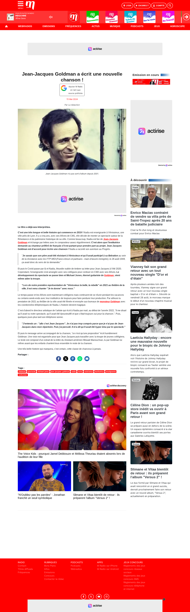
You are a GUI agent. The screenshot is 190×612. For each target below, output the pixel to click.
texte (80, 371)
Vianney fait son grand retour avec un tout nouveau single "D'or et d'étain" (149, 272)
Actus (96, 26)
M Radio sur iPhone (107, 565)
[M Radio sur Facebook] (83, 596)
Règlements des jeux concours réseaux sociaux (134, 569)
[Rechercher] (170, 5)
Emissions (49, 26)
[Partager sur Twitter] (65, 360)
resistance (88, 371)
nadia (73, 371)
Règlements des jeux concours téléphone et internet (134, 585)
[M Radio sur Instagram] (106, 596)
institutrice (99, 371)
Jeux (157, 26)
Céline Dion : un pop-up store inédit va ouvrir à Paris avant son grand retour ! (149, 411)
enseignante (111, 371)
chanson (21, 371)
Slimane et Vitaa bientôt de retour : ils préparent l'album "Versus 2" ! (149, 473)
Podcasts (137, 26)
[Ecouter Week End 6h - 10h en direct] (151, 81)
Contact (22, 565)
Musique (115, 26)
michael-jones (43, 371)
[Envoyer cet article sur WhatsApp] (79, 360)
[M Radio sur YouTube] (99, 596)
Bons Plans (50, 565)
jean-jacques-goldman (60, 371)
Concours (49, 575)
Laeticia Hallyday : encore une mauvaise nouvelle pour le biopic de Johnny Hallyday (150, 343)
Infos (46, 569)
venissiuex (22, 375)
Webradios (25, 26)
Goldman (109, 275)
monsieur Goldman (110, 301)
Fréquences (73, 26)
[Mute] (51, 17)
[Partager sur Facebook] (58, 360)
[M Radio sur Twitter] (91, 596)
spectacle (31, 371)
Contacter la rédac (54, 579)
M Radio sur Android (108, 569)
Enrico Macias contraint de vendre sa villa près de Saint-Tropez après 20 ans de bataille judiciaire (151, 218)
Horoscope (177, 26)
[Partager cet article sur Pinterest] (72, 360)
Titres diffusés (25, 569)
